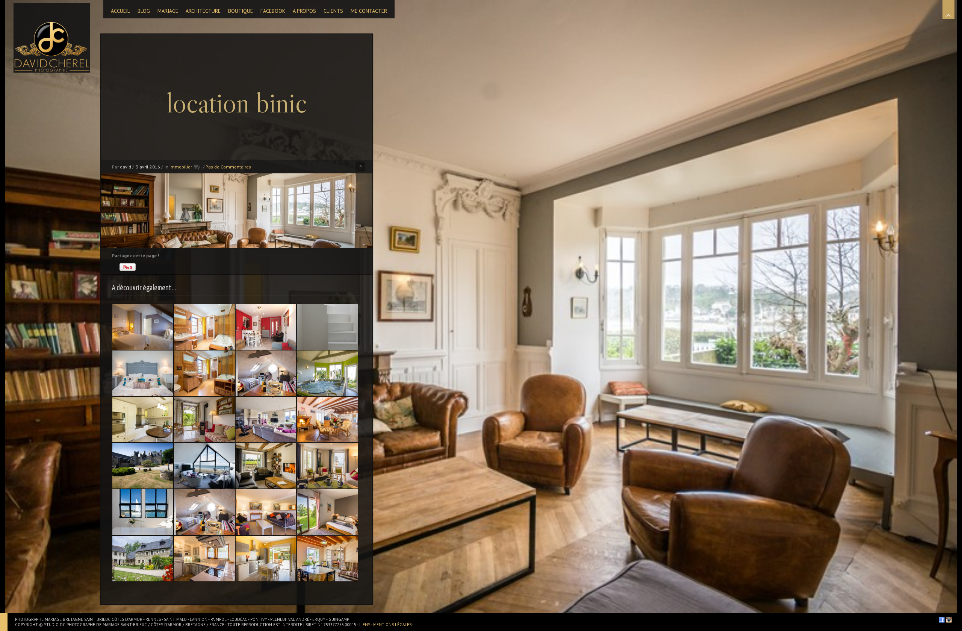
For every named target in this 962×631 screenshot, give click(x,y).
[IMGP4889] (327, 419)
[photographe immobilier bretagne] (266, 373)
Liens (365, 624)
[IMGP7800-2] (266, 558)
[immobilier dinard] (327, 326)
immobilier (180, 167)
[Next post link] (360, 166)
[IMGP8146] (327, 373)
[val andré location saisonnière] (142, 419)
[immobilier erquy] (327, 512)
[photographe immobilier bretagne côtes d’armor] (142, 465)
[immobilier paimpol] (142, 512)
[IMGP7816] (142, 326)
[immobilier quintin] (204, 419)
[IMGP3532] (204, 558)
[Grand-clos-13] (266, 419)
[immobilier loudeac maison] (142, 558)
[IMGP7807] (327, 465)
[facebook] (942, 620)
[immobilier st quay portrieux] (266, 326)
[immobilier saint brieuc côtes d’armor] (204, 373)
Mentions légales (392, 624)
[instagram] (949, 620)
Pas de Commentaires (228, 167)
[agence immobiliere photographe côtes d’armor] (142, 373)
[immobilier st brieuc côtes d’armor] (204, 326)
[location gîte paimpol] (204, 512)
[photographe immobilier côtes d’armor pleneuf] (266, 465)
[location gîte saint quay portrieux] (266, 512)
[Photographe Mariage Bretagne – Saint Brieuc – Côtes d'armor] (52, 38)
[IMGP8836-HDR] (327, 558)
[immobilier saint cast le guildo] (204, 465)
